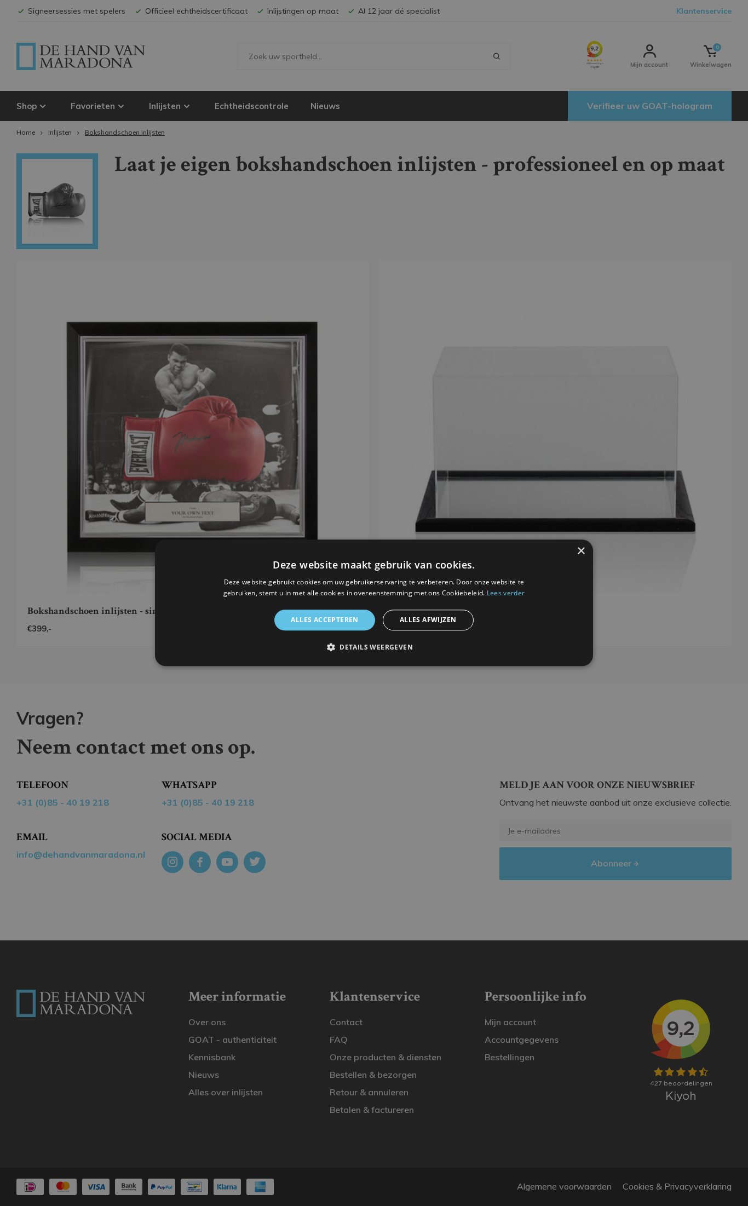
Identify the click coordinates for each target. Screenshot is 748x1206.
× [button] (581, 551)
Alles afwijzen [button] (428, 619)
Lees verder (506, 593)
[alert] (374, 603)
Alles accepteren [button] (324, 619)
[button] (374, 647)
